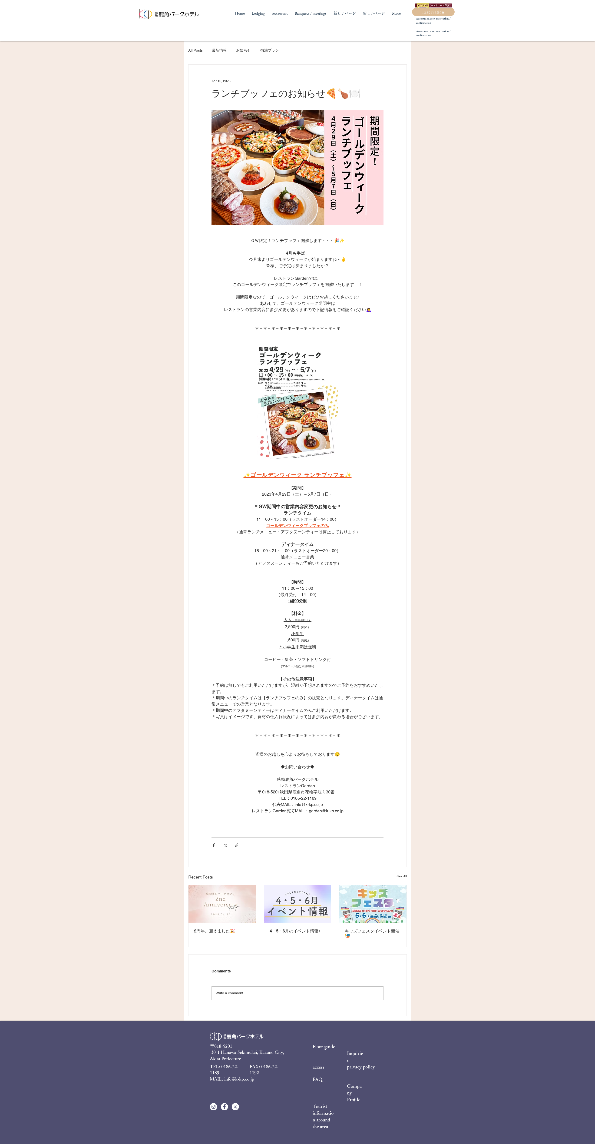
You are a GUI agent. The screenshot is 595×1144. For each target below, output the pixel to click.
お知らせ (243, 50)
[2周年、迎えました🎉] (222, 904)
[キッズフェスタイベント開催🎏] (373, 904)
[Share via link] (236, 845)
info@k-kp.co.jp (239, 1079)
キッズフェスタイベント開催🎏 (372, 933)
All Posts (195, 50)
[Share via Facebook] (214, 845)
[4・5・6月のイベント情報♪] (297, 904)
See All (402, 876)
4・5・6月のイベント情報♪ (295, 930)
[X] (235, 1106)
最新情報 (219, 50)
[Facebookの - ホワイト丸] (224, 1106)
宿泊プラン (269, 50)
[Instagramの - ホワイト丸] (213, 1106)
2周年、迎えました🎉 (214, 930)
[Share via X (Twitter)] (225, 845)
